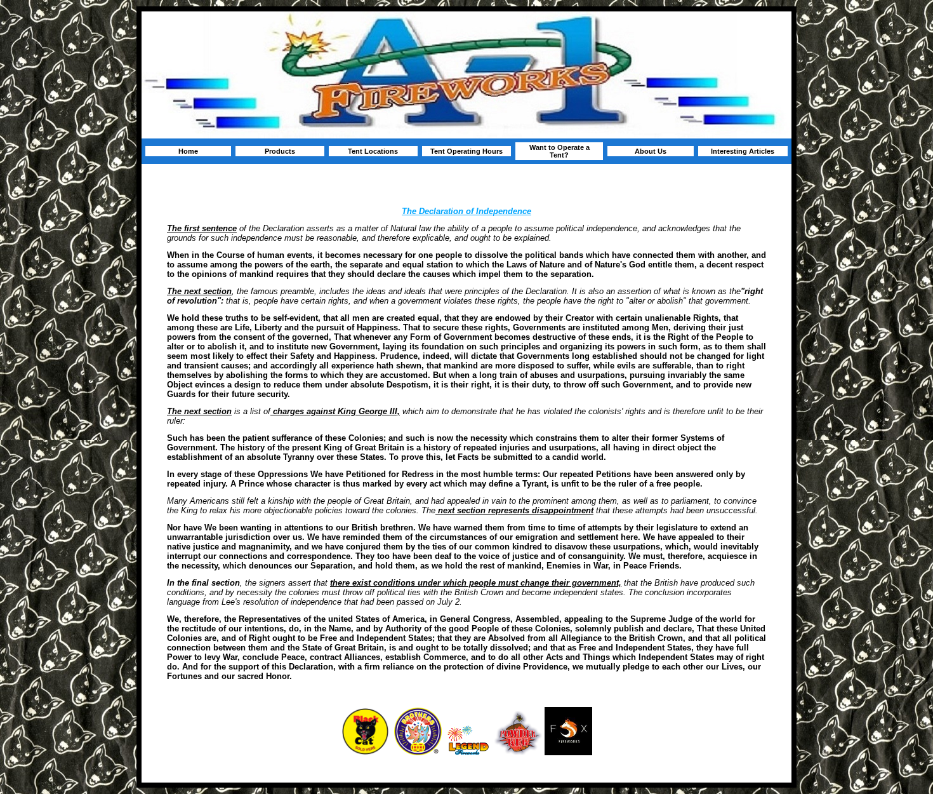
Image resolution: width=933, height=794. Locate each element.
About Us (650, 151)
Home (188, 151)
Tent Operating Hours (466, 151)
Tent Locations (373, 151)
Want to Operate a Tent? (559, 151)
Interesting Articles (742, 151)
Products (280, 151)
